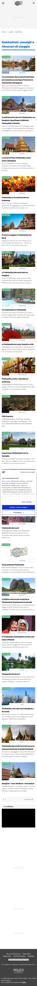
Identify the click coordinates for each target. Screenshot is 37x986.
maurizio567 (22, 523)
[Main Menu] (3, 3)
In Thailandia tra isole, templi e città (17, 344)
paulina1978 (22, 595)
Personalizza (17, 512)
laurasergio (22, 230)
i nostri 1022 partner (12, 481)
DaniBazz (22, 153)
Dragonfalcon (22, 305)
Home (4, 32)
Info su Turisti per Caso (13, 954)
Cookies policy (7, 956)
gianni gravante (22, 632)
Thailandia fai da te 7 (11, 674)
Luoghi (10, 32)
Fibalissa (22, 742)
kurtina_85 (22, 560)
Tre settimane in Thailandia (14, 310)
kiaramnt (22, 779)
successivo (27, 799)
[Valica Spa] (18, 973)
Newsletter (31, 956)
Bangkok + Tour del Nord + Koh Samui (18, 783)
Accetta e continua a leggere (18, 507)
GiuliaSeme (22, 113)
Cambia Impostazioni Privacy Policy (18, 959)
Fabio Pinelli (22, 412)
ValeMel (22, 670)
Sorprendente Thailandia (13, 565)
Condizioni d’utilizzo (19, 956)
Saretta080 (22, 340)
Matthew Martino (22, 374)
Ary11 (22, 449)
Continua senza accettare (27, 472)
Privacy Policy (27, 954)
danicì (22, 704)
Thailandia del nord (10, 528)
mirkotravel (22, 193)
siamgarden (22, 268)
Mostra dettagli (27, 502)
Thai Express (7, 416)
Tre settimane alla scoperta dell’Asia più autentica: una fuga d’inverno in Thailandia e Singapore (18, 80)
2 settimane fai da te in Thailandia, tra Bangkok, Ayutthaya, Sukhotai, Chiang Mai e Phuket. (18, 120)
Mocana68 (22, 72)
